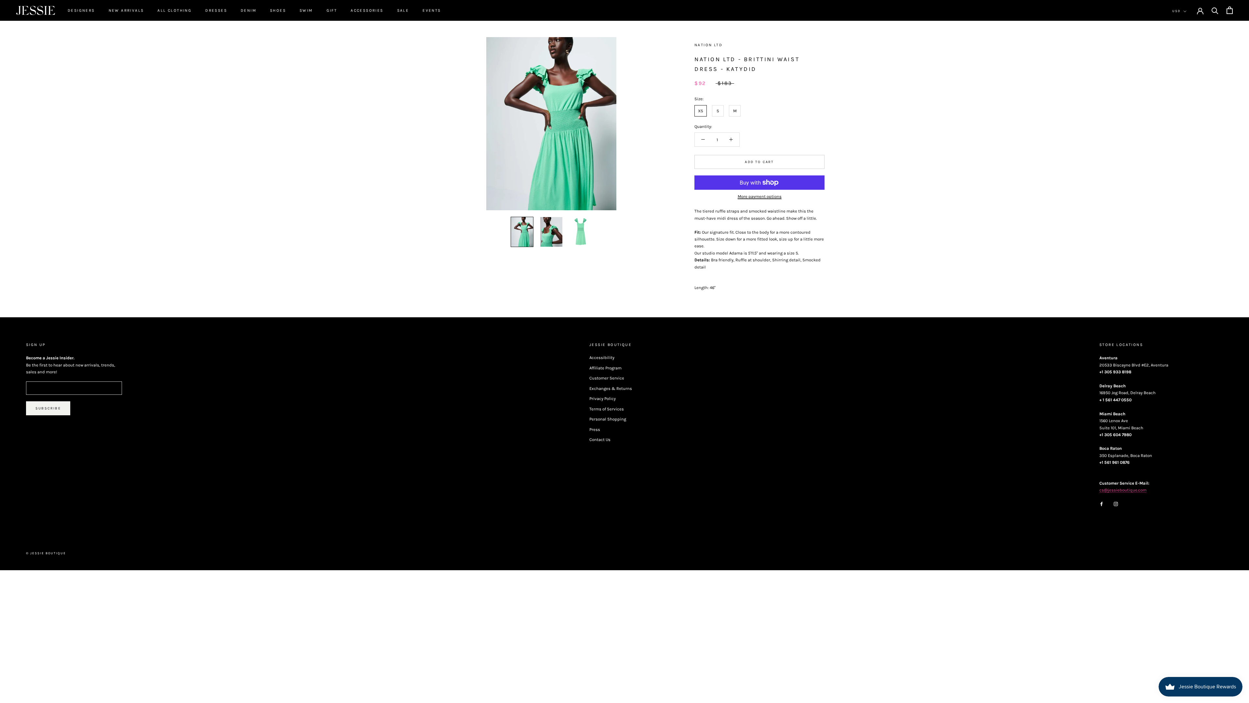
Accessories (367, 10)
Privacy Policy (602, 398)
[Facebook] (1101, 503)
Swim (306, 10)
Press (594, 429)
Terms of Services (606, 409)
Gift (332, 10)
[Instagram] (1116, 503)
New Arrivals (126, 10)
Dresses (216, 10)
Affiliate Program (605, 367)
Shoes (278, 10)
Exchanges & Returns (610, 388)
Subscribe (48, 408)
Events (432, 10)
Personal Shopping (607, 419)
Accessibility (601, 357)
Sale (403, 10)
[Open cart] (1230, 10)
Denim (248, 10)
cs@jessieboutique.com (1123, 490)
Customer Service (606, 378)
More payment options (760, 196)
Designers (81, 10)
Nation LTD (708, 45)
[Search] (1215, 10)
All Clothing (174, 10)
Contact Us (600, 439)
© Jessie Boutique (46, 553)
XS (700, 110)
